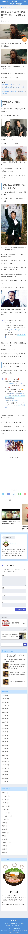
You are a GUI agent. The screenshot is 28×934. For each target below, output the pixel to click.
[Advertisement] (14, 473)
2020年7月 (5, 738)
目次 (22, 923)
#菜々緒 (19, 395)
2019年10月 (5, 768)
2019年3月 (5, 781)
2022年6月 (5, 719)
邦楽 (4, 852)
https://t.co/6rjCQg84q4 (13, 393)
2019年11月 (5, 765)
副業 (4, 822)
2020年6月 (5, 742)
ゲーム (5, 802)
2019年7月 (5, 775)
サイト (4, 602)
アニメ (5, 793)
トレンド (5, 812)
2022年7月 (5, 715)
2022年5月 (5, 722)
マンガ (5, 819)
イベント (5, 796)
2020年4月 (5, 748)
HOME (15, 920)
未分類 (5, 832)
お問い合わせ (18, 925)
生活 (4, 845)
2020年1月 (5, 758)
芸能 (10, 500)
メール (4, 595)
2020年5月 (5, 745)
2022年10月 (5, 705)
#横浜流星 (11, 398)
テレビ (5, 809)
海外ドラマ (6, 842)
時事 (4, 829)
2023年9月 (5, 695)
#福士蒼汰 (14, 395)
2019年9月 (5, 771)
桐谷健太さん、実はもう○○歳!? (11, 84)
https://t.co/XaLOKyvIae (11, 400)
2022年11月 (5, 702)
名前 (3, 588)
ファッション (7, 816)
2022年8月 (5, 712)
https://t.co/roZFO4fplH (14, 330)
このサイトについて (14, 923)
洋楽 (4, 839)
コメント (5, 575)
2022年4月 (5, 725)
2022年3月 (5, 728)
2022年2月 (5, 732)
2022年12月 (5, 699)
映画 (4, 826)
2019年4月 (5, 778)
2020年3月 (5, 752)
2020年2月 (5, 755)
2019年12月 (5, 761)
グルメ (5, 799)
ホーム (6, 923)
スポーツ (5, 806)
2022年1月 (5, 735)
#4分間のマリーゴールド (16, 383)
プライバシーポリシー (14, 928)
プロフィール (9, 925)
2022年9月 (5, 709)
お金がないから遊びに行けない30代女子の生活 (14, 2)
